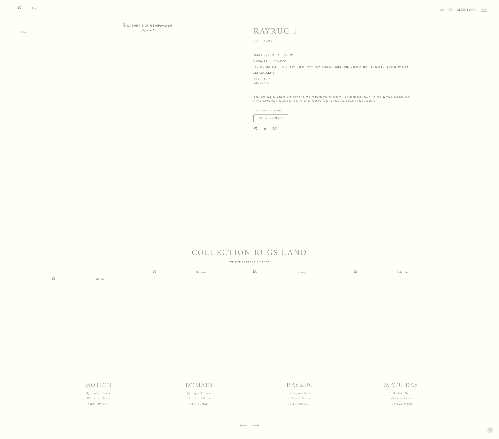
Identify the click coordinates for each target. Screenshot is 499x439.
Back (25, 32)
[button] (271, 118)
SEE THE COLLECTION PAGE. (249, 262)
